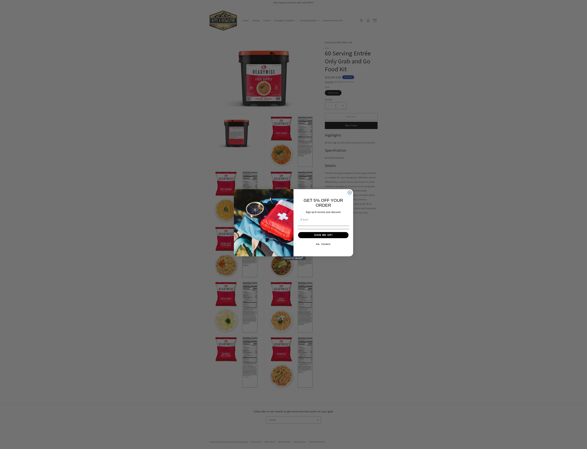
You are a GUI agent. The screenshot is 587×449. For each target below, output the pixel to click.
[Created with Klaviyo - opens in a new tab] (293, 258)
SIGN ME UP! (323, 235)
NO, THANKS (323, 244)
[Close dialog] (350, 192)
